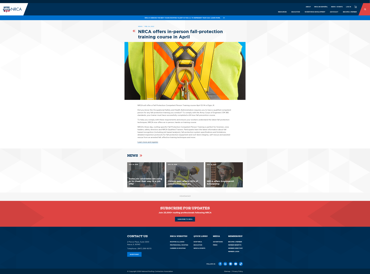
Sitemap (227, 271)
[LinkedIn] (225, 264)
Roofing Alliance (177, 242)
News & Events (199, 248)
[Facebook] (220, 264)
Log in (348, 7)
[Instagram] (231, 264)
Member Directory (235, 248)
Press (215, 245)
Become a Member (350, 12)
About (308, 7)
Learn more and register (147, 142)
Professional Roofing (179, 245)
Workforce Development (315, 12)
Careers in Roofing (178, 248)
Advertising (218, 242)
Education (295, 12)
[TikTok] (241, 264)
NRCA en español (321, 7)
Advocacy (334, 12)
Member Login (233, 251)
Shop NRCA (198, 242)
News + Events (337, 7)
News (140, 26)
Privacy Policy (237, 271)
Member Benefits (234, 245)
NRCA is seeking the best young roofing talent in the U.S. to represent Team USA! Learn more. (182, 18)
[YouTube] (236, 264)
